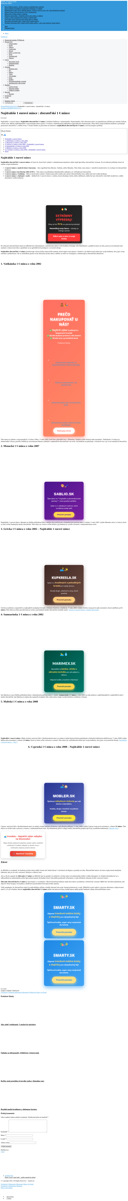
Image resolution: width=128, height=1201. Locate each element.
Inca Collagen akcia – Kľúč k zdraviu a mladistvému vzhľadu (24, 7)
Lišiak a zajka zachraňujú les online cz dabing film (21, 17)
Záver (6, 151)
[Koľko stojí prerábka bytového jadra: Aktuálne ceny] (20, 1077)
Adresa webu (5, 1142)
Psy (10, 70)
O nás (6, 97)
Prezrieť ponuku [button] (64, 515)
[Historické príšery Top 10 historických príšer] (66, 400)
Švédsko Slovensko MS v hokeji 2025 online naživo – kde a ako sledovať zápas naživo (32, 23)
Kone (10, 78)
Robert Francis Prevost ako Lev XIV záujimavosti (20, 12)
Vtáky (11, 74)
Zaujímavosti (13, 56)
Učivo (7, 60)
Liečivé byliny (13, 87)
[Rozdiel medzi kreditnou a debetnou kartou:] (20, 1105)
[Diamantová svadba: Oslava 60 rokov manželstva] (66, 420)
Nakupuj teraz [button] (64, 430)
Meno (3, 1135)
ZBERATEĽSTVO (11, 106)
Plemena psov (13, 69)
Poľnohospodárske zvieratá (17, 81)
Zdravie (11, 58)
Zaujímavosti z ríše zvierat (17, 83)
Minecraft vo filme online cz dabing (16, 14)
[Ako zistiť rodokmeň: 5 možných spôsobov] (20, 1021)
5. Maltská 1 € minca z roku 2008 (15, 148)
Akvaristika (12, 76)
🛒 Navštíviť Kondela (23, 854)
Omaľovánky (13, 44)
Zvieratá (7, 67)
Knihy (11, 45)
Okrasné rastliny (14, 88)
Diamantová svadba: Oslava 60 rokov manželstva (66, 423)
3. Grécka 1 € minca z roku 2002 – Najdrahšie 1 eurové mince (24, 144)
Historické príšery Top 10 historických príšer (66, 403)
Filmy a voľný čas (14, 53)
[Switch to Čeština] (6, 30)
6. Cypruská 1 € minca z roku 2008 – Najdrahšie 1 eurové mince (25, 149)
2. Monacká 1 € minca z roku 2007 (16, 142)
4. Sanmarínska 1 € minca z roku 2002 (17, 146)
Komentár (4, 1132)
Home (3, 106)
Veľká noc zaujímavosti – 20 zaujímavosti (66, 383)
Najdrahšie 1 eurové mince (13, 139)
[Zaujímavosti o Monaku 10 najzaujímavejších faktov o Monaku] (66, 360)
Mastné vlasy (114, 828)
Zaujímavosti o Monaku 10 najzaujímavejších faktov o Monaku (66, 363)
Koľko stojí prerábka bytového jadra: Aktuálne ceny (22, 1081)
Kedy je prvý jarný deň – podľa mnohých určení (20, 1177)
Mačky (11, 72)
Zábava (11, 47)
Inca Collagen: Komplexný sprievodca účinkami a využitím (23, 8)
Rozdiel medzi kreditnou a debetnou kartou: (19, 1109)
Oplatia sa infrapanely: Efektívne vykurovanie (20, 1053)
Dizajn (11, 51)
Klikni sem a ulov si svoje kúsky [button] (64, 237)
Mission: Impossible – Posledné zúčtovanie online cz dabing (24, 16)
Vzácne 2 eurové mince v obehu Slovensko (83, 610)
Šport (10, 54)
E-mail (3, 1139)
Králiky (11, 79)
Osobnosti (8, 96)
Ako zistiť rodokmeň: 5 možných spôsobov (18, 1024)
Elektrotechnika (14, 63)
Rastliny (7, 85)
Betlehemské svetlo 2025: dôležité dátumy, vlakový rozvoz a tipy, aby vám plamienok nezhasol (35, 10)
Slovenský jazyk (14, 61)
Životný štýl (8, 42)
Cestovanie (12, 49)
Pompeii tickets (9, 28)
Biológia (11, 65)
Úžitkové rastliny (14, 90)
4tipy (6, 26)
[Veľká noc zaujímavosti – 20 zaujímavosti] (66, 380)
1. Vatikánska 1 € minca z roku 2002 (16, 140)
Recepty (7, 92)
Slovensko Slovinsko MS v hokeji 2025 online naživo (22, 21)
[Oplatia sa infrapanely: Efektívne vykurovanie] (20, 1049)
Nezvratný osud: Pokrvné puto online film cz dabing (21, 19)
